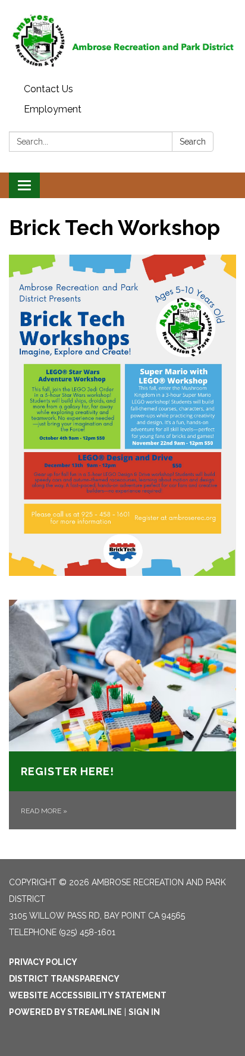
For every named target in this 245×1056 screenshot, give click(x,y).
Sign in (144, 1012)
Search (193, 141)
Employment (52, 109)
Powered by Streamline (65, 1012)
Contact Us (48, 89)
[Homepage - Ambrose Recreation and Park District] (122, 39)
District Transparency (64, 978)
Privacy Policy (43, 962)
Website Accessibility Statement (88, 995)
